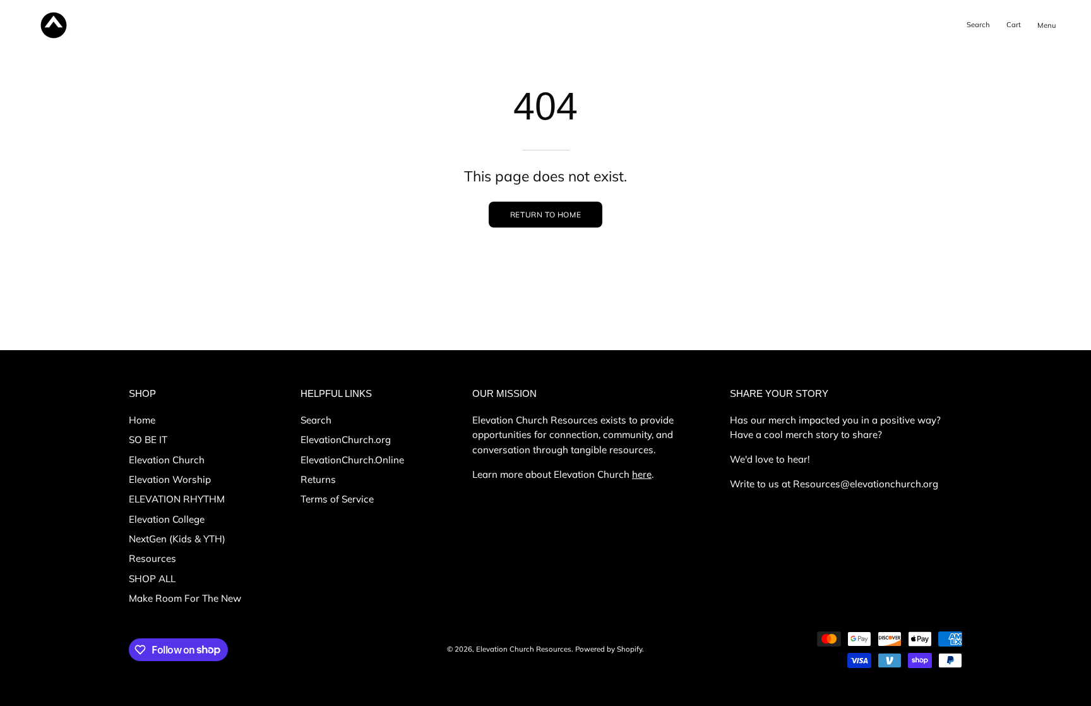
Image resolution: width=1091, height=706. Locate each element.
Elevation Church (167, 459)
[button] (978, 25)
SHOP (142, 393)
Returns (318, 479)
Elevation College (167, 519)
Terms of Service (337, 499)
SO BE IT (148, 440)
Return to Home (545, 214)
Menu (1049, 36)
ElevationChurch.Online (352, 459)
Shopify (629, 649)
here (642, 474)
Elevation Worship (170, 479)
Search (316, 420)
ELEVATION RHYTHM (177, 499)
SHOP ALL (152, 578)
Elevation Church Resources (523, 649)
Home (142, 420)
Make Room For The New (185, 598)
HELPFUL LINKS (336, 393)
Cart (1016, 27)
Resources (152, 558)
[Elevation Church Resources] (53, 25)
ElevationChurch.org (346, 440)
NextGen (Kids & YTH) (177, 539)
